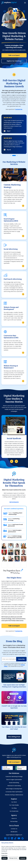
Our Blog (14, 808)
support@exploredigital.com (14, 835)
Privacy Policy (4, 853)
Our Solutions (14, 773)
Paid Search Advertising (14, 785)
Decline (4, 858)
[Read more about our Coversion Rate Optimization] (14, 342)
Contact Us (14, 829)
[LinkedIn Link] (12, 838)
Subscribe (21, 659)
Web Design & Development (14, 789)
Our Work (14, 802)
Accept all (22, 858)
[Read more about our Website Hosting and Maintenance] (14, 371)
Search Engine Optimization (14, 779)
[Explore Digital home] (14, 752)
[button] (10, 155)
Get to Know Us (14, 502)
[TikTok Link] (15, 838)
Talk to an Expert (14, 55)
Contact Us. (18, 109)
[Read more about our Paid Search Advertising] (14, 284)
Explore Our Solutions (14, 61)
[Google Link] (23, 838)
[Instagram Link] (9, 838)
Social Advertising (14, 782)
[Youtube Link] (19, 838)
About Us (14, 818)
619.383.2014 (14, 832)
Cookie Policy (4, 855)
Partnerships (14, 821)
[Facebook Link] (5, 838)
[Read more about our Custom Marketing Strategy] (14, 195)
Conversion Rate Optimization (14, 792)
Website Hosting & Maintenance (14, 795)
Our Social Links (14, 811)
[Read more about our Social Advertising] (14, 255)
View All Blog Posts (14, 737)
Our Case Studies (14, 805)
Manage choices (13, 858)
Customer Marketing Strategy (14, 776)
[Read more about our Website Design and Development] (14, 312)
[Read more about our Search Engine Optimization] (14, 225)
